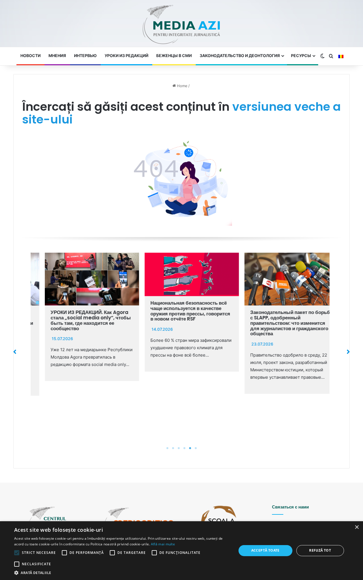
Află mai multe (163, 544)
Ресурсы (301, 55)
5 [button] (190, 448)
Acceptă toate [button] (265, 550)
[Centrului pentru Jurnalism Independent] (181, 24)
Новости (30, 55)
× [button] (356, 527)
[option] (80, 317)
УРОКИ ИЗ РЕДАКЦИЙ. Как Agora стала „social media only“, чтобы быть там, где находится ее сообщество (79, 320)
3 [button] (179, 448)
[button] (14, 351)
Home (181, 85)
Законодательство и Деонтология (240, 55)
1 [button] (167, 448)
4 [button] (184, 448)
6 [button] (196, 448)
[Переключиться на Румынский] (340, 56)
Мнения (57, 55)
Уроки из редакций (126, 55)
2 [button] (173, 448)
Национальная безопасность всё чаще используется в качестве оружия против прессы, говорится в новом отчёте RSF (179, 311)
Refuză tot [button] (320, 550)
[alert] (181, 550)
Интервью (85, 55)
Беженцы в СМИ (174, 55)
